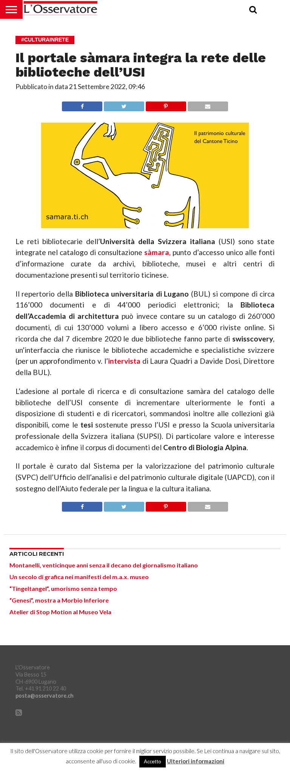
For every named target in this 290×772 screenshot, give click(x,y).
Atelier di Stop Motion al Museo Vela (60, 611)
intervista (124, 361)
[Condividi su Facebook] (82, 104)
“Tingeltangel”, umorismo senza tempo (63, 588)
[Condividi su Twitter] (123, 104)
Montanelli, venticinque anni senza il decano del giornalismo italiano (103, 565)
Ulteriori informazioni (195, 761)
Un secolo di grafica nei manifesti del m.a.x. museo (79, 576)
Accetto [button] (152, 761)
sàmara (156, 252)
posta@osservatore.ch (44, 695)
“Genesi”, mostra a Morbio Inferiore (59, 600)
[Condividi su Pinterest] (165, 104)
